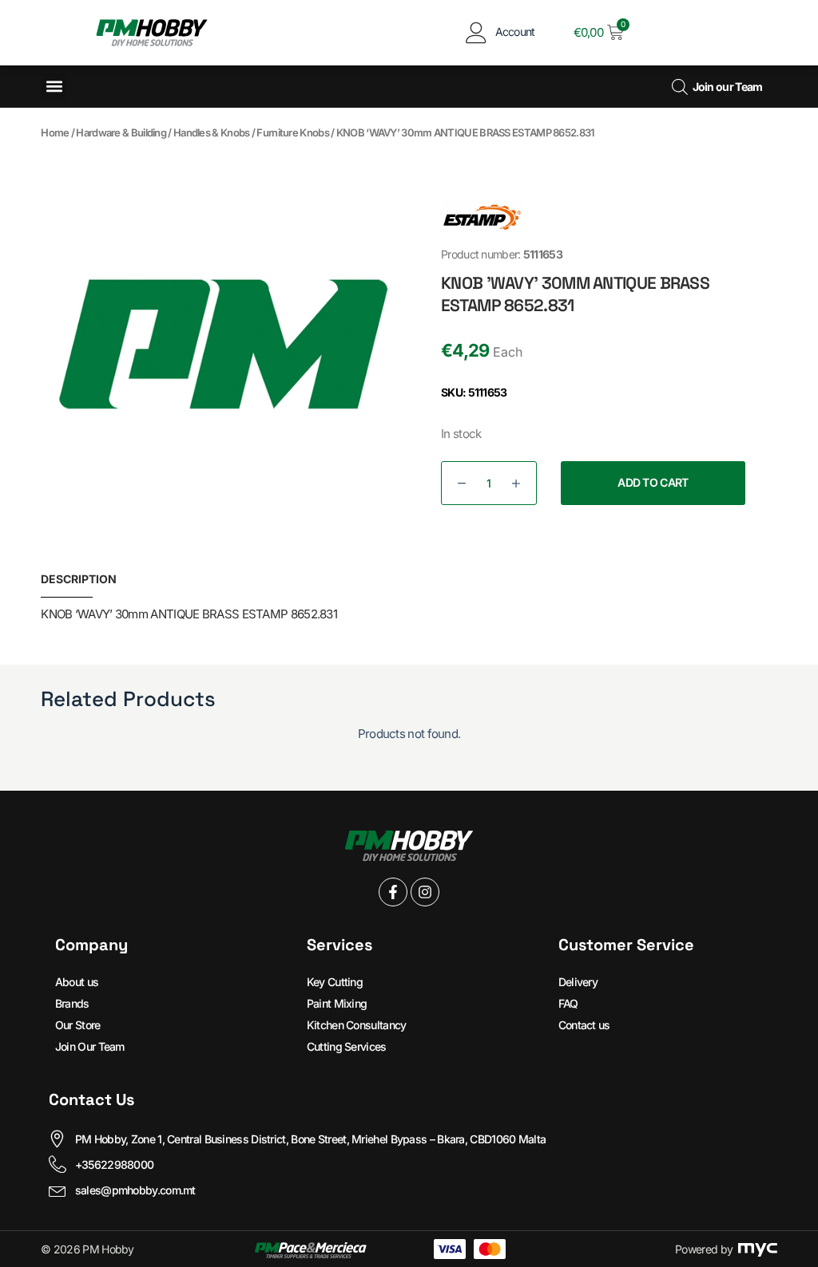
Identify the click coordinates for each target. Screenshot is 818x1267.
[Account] (476, 32)
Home (55, 132)
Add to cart (652, 482)
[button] (54, 86)
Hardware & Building (121, 132)
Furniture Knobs (292, 132)
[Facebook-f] (393, 892)
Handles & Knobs (211, 132)
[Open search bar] (680, 86)
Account (515, 31)
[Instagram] (425, 892)
